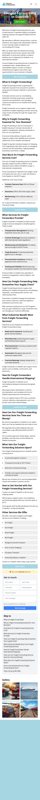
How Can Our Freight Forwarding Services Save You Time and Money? (18, 656)
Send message (20, 608)
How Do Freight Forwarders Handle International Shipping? (16, 651)
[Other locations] (31, 4)
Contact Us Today (20, 407)
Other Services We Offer (12, 671)
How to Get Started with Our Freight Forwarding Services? (16, 667)
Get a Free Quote (20, 77)
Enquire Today (20, 210)
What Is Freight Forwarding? (14, 620)
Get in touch (20, 22)
